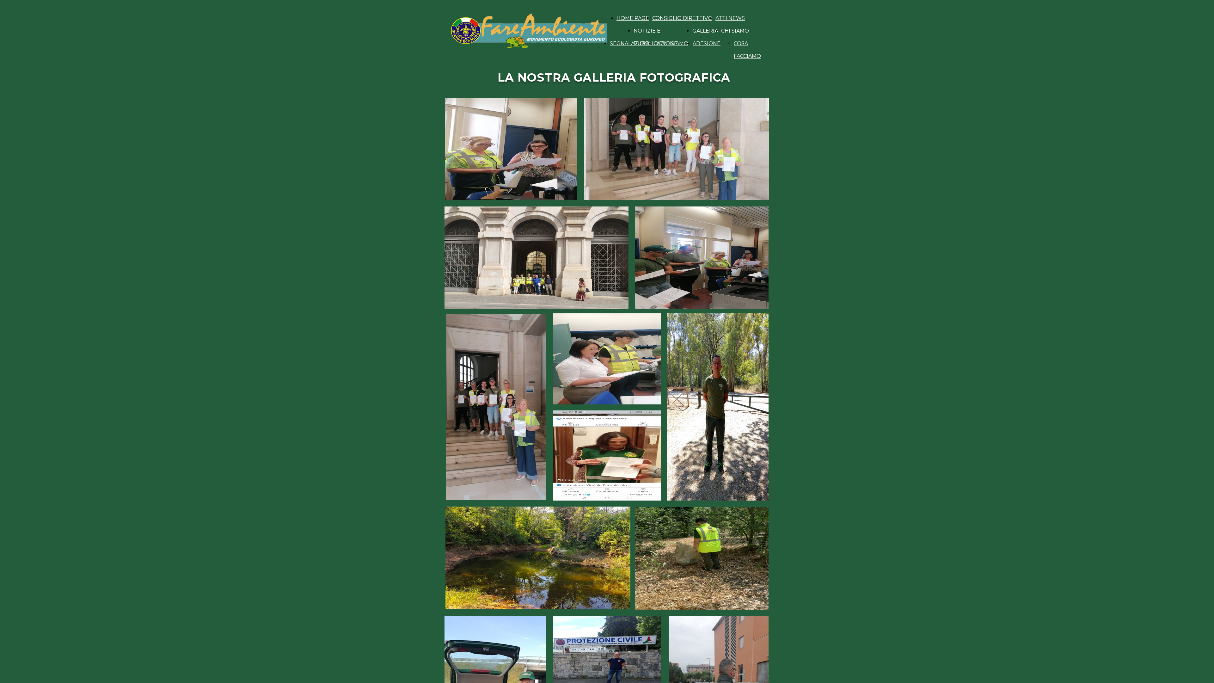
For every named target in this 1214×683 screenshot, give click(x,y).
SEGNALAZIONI (630, 43)
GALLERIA (705, 31)
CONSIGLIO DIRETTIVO (682, 18)
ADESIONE (706, 43)
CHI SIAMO (735, 31)
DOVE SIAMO (671, 43)
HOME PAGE (632, 18)
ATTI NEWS (730, 18)
